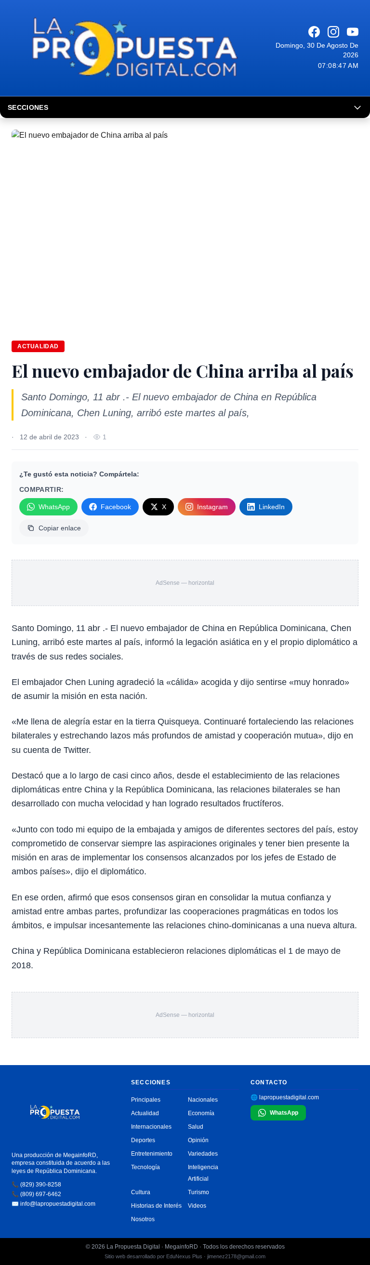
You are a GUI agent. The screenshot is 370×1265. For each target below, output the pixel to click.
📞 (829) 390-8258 (36, 1184)
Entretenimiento (151, 1153)
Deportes (143, 1140)
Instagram (212, 507)
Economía (201, 1113)
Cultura (140, 1192)
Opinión (198, 1140)
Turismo (198, 1192)
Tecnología (145, 1167)
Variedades (203, 1153)
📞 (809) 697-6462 (36, 1194)
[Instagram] (333, 32)
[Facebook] (314, 32)
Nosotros (143, 1219)
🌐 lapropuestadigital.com (285, 1097)
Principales (145, 1099)
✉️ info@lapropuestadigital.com (53, 1203)
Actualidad (38, 346)
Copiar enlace (60, 528)
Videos (197, 1205)
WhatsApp (54, 507)
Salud (195, 1126)
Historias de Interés (156, 1205)
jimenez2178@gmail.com (236, 1256)
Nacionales (203, 1099)
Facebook (116, 507)
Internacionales (151, 1126)
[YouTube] (352, 32)
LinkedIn (272, 507)
